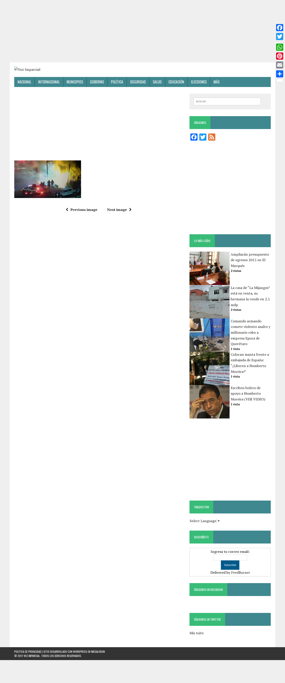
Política (117, 82)
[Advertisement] (142, 31)
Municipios (75, 82)
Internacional (49, 82)
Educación (176, 82)
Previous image (83, 209)
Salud (157, 82)
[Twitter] (279, 36)
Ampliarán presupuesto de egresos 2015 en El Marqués (250, 260)
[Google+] (279, 42)
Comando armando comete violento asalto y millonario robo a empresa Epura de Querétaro (250, 332)
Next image (117, 209)
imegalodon (98, 651)
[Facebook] (279, 27)
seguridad (138, 82)
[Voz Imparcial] (142, 70)
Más (217, 82)
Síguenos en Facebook (208, 589)
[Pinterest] (279, 56)
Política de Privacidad (27, 651)
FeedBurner (240, 572)
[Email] (279, 65)
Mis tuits (196, 632)
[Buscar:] (227, 101)
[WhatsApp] (279, 47)
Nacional (24, 82)
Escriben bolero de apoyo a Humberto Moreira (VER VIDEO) (248, 393)
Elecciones (199, 82)
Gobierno (97, 82)
